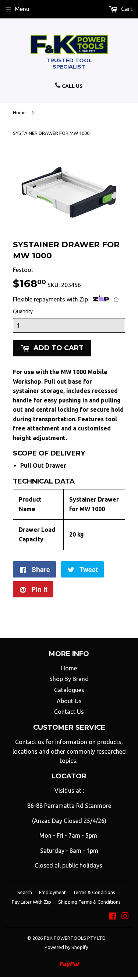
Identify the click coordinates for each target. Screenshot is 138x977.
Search (24, 892)
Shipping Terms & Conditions (89, 901)
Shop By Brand (69, 679)
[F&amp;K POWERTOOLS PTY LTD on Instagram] (125, 916)
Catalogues (69, 690)
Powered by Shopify (66, 947)
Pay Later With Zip (31, 901)
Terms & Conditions (94, 892)
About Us (69, 701)
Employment (52, 892)
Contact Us (69, 711)
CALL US (72, 86)
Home (19, 112)
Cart (126, 9)
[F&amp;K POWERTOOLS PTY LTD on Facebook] (112, 916)
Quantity (23, 311)
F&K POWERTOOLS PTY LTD (75, 938)
